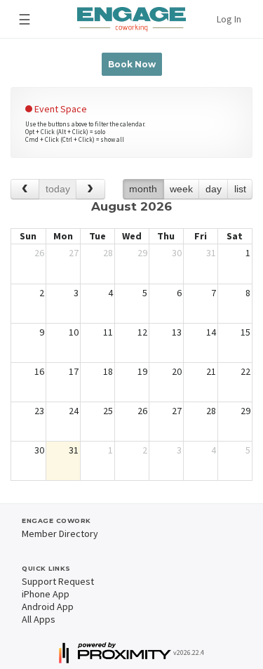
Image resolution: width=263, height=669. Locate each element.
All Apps (38, 619)
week (181, 188)
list (240, 188)
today (58, 188)
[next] (90, 189)
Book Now (132, 64)
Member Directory (60, 533)
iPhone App (45, 594)
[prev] (25, 189)
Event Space (59, 108)
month (143, 188)
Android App (48, 606)
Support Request (58, 581)
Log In (229, 19)
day (213, 188)
